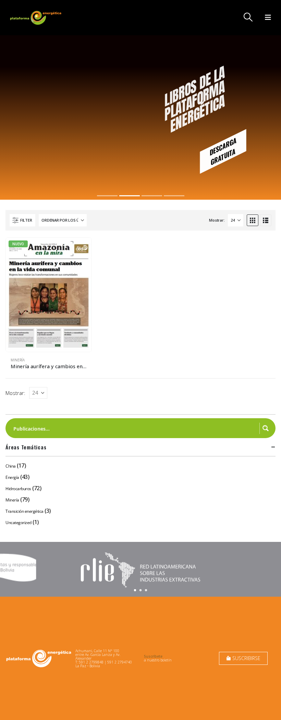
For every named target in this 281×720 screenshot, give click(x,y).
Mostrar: (216, 220)
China (10, 466)
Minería (18, 360)
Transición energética (24, 511)
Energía (12, 477)
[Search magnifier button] (265, 428)
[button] (248, 17)
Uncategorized (18, 522)
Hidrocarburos (18, 489)
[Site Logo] (36, 17)
